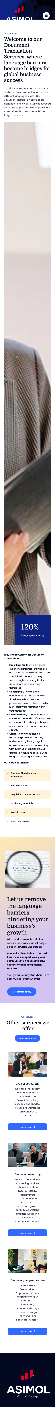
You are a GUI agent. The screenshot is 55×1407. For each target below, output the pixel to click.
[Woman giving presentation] (27, 1361)
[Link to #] (46, 15)
